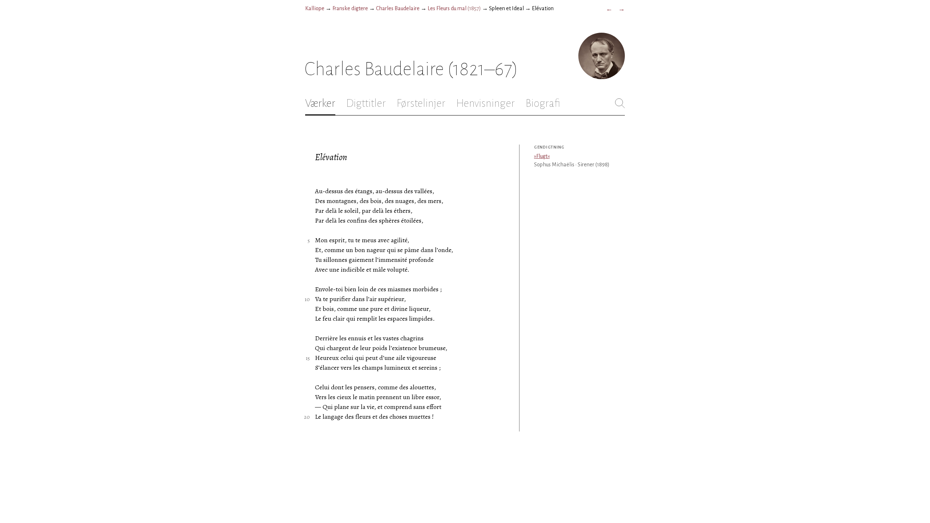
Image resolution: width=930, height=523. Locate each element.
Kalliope (314, 8)
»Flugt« (542, 156)
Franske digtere (350, 8)
